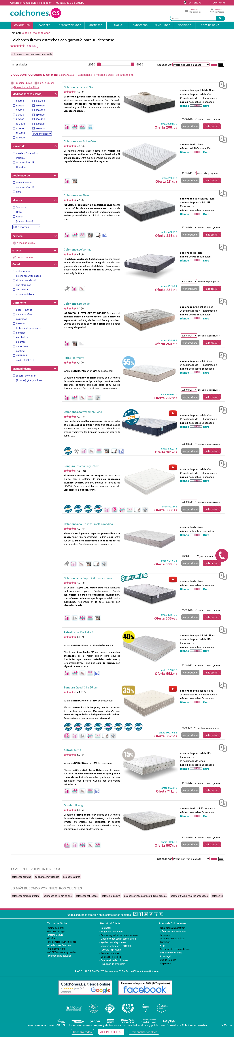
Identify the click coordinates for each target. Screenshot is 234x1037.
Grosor (16, 250)
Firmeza (17, 236)
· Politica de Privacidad (170, 952)
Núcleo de (18, 146)
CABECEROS (140, 25)
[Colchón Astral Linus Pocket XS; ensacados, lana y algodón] (149, 648)
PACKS (118, 25)
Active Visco (81, 141)
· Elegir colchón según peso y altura (117, 938)
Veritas (77, 249)
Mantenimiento (21, 368)
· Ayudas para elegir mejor (113, 942)
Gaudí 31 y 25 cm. (81, 687)
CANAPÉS (44, 25)
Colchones (84, 74)
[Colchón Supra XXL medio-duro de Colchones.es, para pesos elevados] (149, 593)
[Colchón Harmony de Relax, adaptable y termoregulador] (149, 373)
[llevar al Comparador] (221, 84)
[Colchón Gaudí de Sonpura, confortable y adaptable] (149, 703)
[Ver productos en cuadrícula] (214, 64)
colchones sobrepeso (87, 895)
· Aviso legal (165, 956)
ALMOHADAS (162, 25)
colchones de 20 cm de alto (58, 895)
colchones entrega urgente (25, 895)
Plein (76, 195)
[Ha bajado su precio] (104, 235)
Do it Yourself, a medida (88, 524)
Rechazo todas (82, 1032)
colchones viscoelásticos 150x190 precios (145, 895)
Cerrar (227, 1025)
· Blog (162, 945)
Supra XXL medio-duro (88, 578)
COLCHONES (22, 25)
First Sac (79, 87)
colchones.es (66, 74)
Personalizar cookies (144, 1032)
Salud (16, 264)
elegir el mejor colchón (36, 33)
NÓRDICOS (184, 25)
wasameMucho (83, 412)
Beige (77, 303)
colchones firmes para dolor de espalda (32, 54)
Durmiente (19, 302)
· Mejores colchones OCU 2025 (115, 946)
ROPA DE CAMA (210, 25)
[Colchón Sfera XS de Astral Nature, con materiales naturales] (149, 765)
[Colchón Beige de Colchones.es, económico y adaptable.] (149, 319)
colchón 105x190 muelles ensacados (189, 895)
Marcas (17, 200)
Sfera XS (73, 750)
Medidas (27, 94)
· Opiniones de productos (112, 964)
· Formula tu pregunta (110, 949)
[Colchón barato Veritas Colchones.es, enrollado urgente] (149, 265)
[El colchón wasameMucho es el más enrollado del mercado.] (149, 427)
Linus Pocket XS (78, 632)
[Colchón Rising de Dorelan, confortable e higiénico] (149, 820)
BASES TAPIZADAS (70, 25)
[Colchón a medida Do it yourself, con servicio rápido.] (149, 539)
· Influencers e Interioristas (172, 931)
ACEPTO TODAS (111, 1032)
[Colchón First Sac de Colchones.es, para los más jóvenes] (149, 102)
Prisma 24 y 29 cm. (82, 466)
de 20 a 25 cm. (46, 82)
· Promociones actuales (59, 955)
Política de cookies (194, 1025)
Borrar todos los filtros (26, 87)
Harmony (74, 357)
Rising (73, 805)
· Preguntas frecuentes (111, 931)
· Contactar (105, 927)
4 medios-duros (103, 74)
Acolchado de (21, 175)
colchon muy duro (111, 895)
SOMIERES (95, 25)
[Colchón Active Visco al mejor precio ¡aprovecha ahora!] (149, 156)
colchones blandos (21, 876)
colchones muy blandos (47, 876)
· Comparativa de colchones (113, 960)
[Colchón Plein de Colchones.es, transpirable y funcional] (149, 210)
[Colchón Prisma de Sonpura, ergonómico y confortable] (149, 481)
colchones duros (71, 876)
